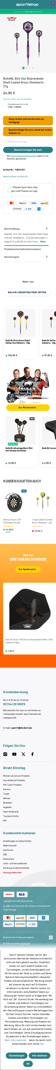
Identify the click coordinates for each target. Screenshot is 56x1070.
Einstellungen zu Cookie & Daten (17, 841)
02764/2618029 (14, 704)
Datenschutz (8, 859)
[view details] (20, 333)
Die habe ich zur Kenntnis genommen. (28, 157)
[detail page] (22, 530)
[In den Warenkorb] (33, 356)
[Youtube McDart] (14, 755)
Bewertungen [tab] (11, 256)
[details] (11, 19)
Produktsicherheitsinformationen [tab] (22, 249)
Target (6, 794)
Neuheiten (7, 803)
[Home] (27, 4)
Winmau (6, 798)
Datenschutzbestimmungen (23, 156)
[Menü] (5, 5)
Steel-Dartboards (11, 812)
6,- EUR (6, 906)
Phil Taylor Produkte (12, 785)
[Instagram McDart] (5, 755)
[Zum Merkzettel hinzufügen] (4, 492)
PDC (5, 821)
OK (28, 1063)
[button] (44, 5)
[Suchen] (11, 4)
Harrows (7, 789)
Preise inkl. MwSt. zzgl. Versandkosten (17, 99)
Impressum (8, 850)
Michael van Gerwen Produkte (16, 776)
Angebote (7, 807)
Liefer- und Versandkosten (15, 863)
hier (14, 910)
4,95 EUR (7, 901)
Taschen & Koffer (11, 816)
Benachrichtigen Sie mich (28, 149)
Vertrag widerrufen (12, 872)
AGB (5, 855)
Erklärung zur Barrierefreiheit (16, 868)
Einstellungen (16, 1055)
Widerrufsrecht (9, 846)
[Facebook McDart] (32, 755)
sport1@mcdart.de (21, 727)
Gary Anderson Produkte (14, 780)
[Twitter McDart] (23, 755)
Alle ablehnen (39, 1055)
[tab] (26, 235)
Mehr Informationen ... (16, 1040)
